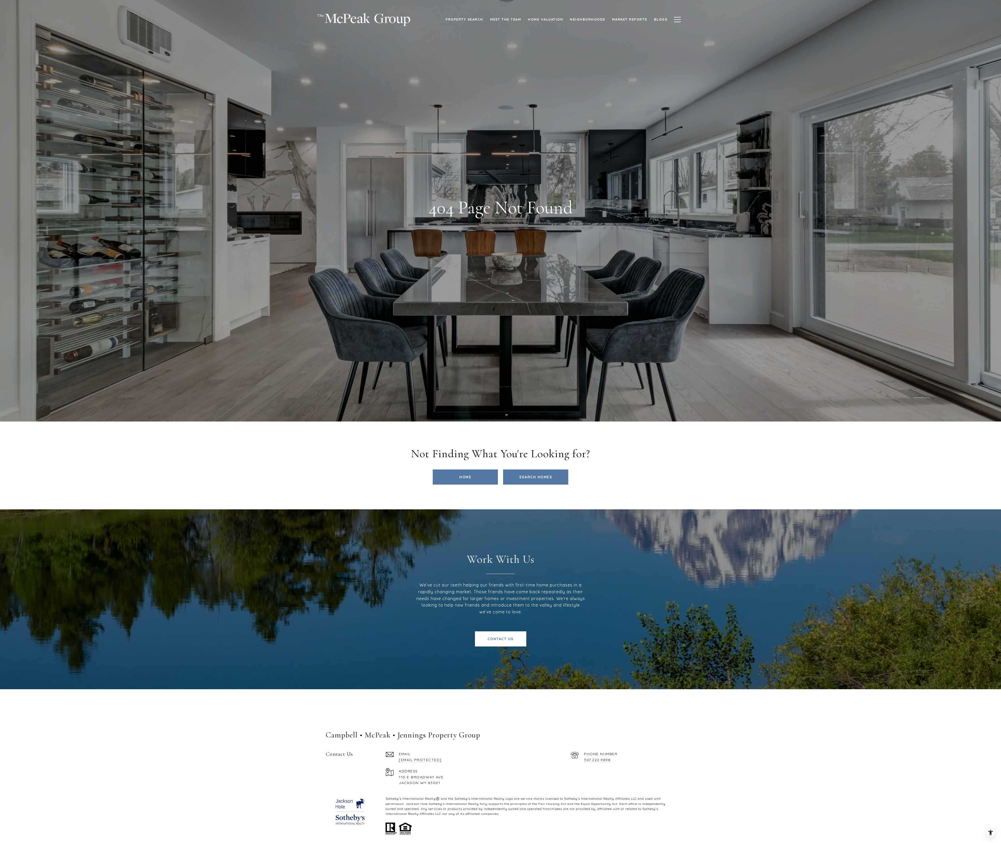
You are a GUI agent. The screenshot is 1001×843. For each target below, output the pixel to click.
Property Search (464, 19)
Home (465, 477)
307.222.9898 (597, 760)
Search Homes (535, 477)
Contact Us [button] (500, 639)
